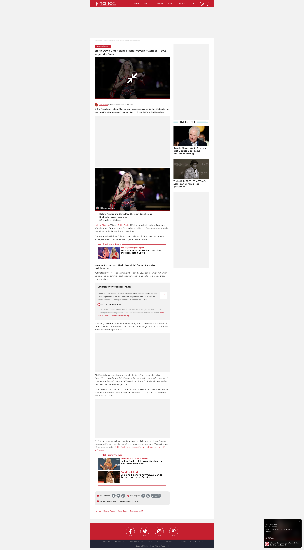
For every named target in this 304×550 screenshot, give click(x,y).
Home (96, 40)
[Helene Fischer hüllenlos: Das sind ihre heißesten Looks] (109, 253)
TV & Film (147, 3)
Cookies (199, 542)
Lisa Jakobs (103, 105)
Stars (137, 3)
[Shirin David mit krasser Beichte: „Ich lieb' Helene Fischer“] (109, 464)
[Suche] (202, 4)
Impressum (186, 542)
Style (193, 3)
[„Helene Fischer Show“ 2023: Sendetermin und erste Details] (109, 477)
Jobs (150, 542)
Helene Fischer (102, 225)
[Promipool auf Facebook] (130, 531)
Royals (159, 3)
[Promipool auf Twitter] (144, 531)
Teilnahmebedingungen (112, 542)
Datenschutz (171, 542)
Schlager (182, 3)
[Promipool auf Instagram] (159, 531)
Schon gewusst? (136, 511)
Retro (170, 3)
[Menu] (207, 4)
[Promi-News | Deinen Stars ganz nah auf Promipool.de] (113, 4)
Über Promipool (136, 542)
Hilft (158, 542)
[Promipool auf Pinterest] (173, 531)
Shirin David (123, 225)
